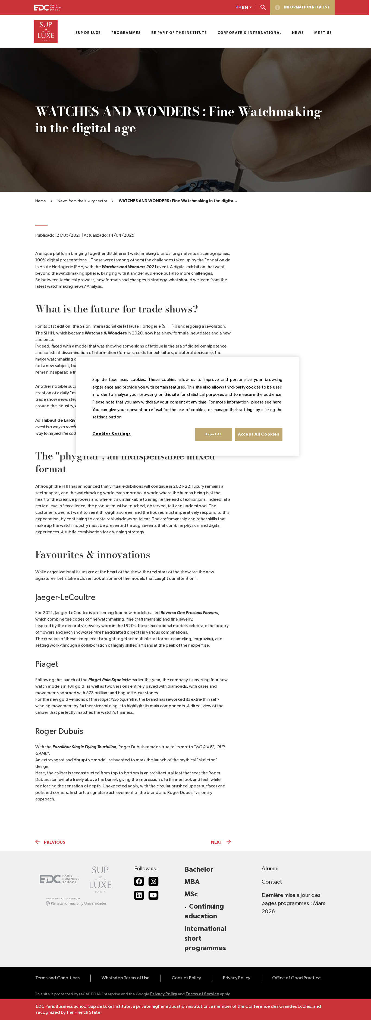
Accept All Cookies (258, 434)
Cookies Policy (186, 978)
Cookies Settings (111, 434)
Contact (272, 882)
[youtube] (153, 895)
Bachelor (198, 869)
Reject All (213, 434)
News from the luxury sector (82, 201)
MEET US (323, 33)
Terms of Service (202, 994)
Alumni (270, 869)
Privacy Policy (236, 978)
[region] (187, 406)
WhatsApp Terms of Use (126, 978)
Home (40, 201)
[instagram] (153, 881)
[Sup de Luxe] (46, 31)
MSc (191, 894)
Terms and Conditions (57, 978)
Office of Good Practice (296, 978)
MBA (192, 882)
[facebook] (139, 881)
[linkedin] (139, 895)
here (277, 402)
